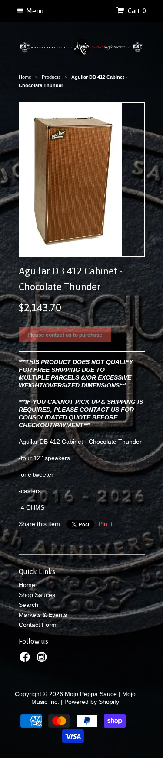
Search (28, 604)
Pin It (106, 523)
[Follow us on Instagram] (43, 659)
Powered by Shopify (91, 701)
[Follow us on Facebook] (26, 659)
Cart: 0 (136, 10)
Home (27, 584)
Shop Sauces (37, 594)
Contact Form (38, 624)
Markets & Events (43, 614)
